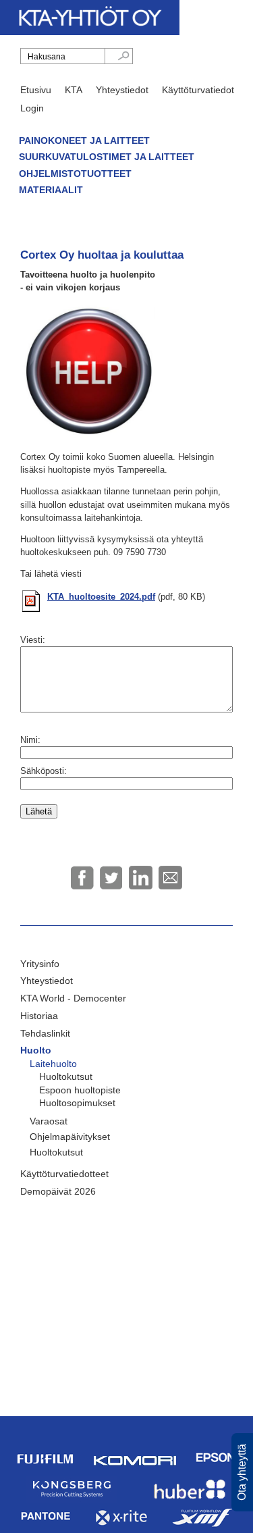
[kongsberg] (71, 1500)
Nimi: (30, 740)
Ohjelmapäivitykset (70, 1136)
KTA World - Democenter (73, 998)
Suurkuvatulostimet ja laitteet (106, 156)
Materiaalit (51, 189)
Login (32, 108)
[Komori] (134, 1463)
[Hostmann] (190, 1498)
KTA (73, 89)
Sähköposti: (43, 771)
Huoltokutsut (65, 1076)
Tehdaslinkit (45, 1033)
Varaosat (48, 1121)
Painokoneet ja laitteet (84, 140)
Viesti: (32, 640)
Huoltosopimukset (77, 1102)
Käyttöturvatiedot (198, 89)
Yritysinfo (39, 963)
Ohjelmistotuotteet (75, 173)
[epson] (216, 1471)
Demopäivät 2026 (58, 1191)
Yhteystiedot (122, 89)
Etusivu (35, 89)
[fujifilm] (45, 1471)
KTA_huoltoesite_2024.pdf (101, 597)
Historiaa (39, 1015)
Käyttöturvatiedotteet (64, 1173)
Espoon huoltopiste (80, 1090)
